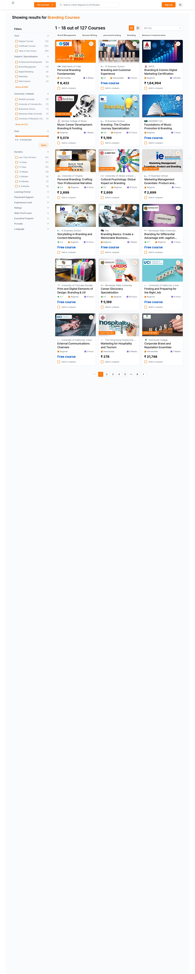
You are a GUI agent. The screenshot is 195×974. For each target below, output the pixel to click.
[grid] (131, 28)
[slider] (16, 136)
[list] (138, 28)
